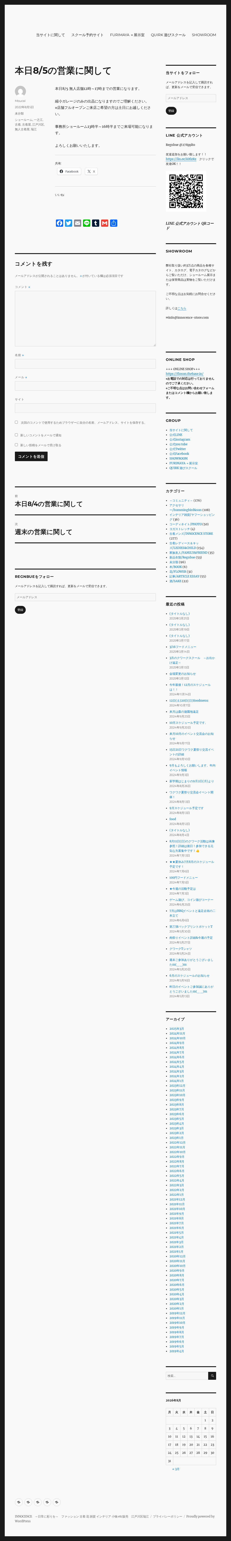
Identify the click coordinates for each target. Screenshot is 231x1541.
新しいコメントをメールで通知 (40, 435)
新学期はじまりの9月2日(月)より (191, 781)
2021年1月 (176, 1252)
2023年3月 (176, 1128)
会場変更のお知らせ (182, 674)
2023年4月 (176, 1123)
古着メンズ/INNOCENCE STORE (191, 534)
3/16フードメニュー (182, 647)
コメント (22, 287)
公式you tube (178, 444)
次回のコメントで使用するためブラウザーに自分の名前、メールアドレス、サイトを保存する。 (84, 423)
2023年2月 (176, 1133)
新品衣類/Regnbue (182, 557)
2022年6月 (177, 1171)
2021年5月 (176, 1233)
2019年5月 (176, 1346)
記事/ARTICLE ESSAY (184, 576)
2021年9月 (176, 1214)
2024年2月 (176, 1076)
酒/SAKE (175, 581)
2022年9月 (177, 1157)
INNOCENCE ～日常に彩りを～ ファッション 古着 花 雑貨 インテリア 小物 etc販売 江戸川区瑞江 (82, 1516)
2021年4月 (176, 1237)
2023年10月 (177, 1095)
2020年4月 (176, 1294)
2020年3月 (176, 1299)
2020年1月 (176, 1308)
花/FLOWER (177, 572)
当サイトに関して (50, 35)
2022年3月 (176, 1185)
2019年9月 (176, 1327)
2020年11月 (177, 1261)
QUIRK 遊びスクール (168, 35)
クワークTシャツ (180, 949)
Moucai (20, 101)
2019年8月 (176, 1332)
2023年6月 (176, 1114)
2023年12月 (177, 1086)
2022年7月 (176, 1166)
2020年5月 (176, 1289)
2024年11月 (177, 1033)
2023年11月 (177, 1090)
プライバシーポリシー (167, 1516)
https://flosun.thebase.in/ (184, 374)
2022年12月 (177, 1142)
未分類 (19, 113)
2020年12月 (177, 1256)
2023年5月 (176, 1119)
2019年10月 (177, 1323)
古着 (18, 124)
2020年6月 (177, 1285)
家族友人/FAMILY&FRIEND (188, 553)
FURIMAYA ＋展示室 (127, 35)
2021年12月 (177, 1199)
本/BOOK (175, 567)
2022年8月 (176, 1161)
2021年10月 (177, 1209)
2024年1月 (176, 1081)
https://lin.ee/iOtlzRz (181, 159)
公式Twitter (177, 449)
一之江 (38, 119)
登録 (20, 610)
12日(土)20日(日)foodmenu (188, 701)
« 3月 (176, 1469)
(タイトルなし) (179, 614)
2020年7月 (176, 1280)
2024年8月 (176, 1048)
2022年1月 (176, 1195)
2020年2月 (176, 1304)
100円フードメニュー (183, 878)
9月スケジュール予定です (186, 808)
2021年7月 (176, 1223)
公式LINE (175, 435)
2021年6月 (176, 1228)
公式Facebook (179, 454)
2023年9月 (176, 1100)
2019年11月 (177, 1318)
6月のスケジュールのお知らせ (189, 976)
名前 (19, 355)
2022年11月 (177, 1147)
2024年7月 (176, 1052)
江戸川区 (38, 124)
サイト (19, 399)
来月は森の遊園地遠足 (184, 712)
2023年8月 (176, 1105)
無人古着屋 (22, 129)
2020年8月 (176, 1275)
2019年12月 (177, 1313)
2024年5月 (176, 1062)
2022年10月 (177, 1152)
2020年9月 (177, 1270)
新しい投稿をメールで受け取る (40, 445)
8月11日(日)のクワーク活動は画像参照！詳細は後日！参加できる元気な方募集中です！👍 (192, 846)
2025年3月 (176, 1029)
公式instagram (179, 439)
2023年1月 (176, 1138)
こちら (182, 308)
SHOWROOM (204, 35)
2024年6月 (177, 1057)
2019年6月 (176, 1342)
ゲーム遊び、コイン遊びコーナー (191, 900)
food (172, 819)
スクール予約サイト (87, 35)
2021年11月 (177, 1204)
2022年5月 (176, 1176)
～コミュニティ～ (181, 500)
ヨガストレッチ (179, 529)
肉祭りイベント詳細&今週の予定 (191, 938)
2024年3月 (176, 1071)
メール (21, 377)
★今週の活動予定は (182, 889)
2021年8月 (176, 1218)
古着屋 (26, 124)
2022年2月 (176, 1190)
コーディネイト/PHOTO (185, 524)
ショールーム (23, 119)
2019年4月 (176, 1351)
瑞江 (34, 129)
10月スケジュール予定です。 (188, 723)
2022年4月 (176, 1180)
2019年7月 (176, 1337)
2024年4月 (176, 1067)
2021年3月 (176, 1242)
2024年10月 (177, 1038)
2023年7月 (176, 1109)
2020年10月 (177, 1266)
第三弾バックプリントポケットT (191, 927)
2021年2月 (176, 1247)
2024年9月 (177, 1043)
